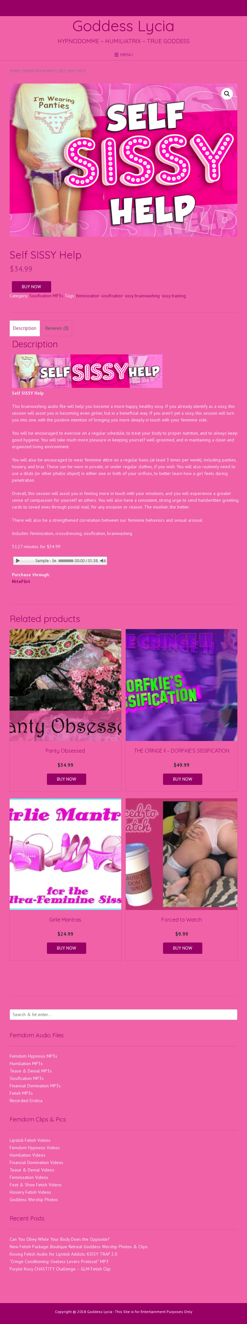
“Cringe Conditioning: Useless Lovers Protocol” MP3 (59, 1261)
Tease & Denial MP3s (31, 1071)
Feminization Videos (29, 1177)
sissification (112, 296)
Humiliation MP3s (26, 1063)
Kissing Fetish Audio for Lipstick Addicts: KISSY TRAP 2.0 (63, 1254)
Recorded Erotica (26, 1100)
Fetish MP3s (21, 1093)
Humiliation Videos (27, 1155)
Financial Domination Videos (36, 1162)
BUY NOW (31, 287)
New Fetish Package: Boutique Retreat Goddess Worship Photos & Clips (79, 1247)
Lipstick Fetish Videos (30, 1140)
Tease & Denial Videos (32, 1170)
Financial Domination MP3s (35, 1086)
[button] (227, 94)
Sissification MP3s (39, 71)
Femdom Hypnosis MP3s (33, 1056)
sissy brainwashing (142, 296)
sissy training (174, 296)
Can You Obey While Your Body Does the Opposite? (60, 1239)
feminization (87, 296)
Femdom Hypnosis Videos (35, 1148)
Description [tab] (24, 328)
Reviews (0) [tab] (57, 328)
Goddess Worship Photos (34, 1199)
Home (15, 71)
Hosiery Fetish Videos (30, 1192)
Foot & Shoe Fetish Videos (36, 1185)
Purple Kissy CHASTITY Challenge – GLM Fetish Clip (60, 1269)
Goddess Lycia (123, 25)
